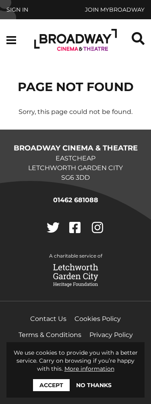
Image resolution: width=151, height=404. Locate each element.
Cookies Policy (97, 319)
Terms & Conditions (50, 335)
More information (89, 368)
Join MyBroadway (115, 9)
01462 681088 (75, 200)
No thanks (94, 385)
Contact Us (48, 319)
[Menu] (11, 40)
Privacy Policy (111, 335)
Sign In (17, 9)
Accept (51, 385)
